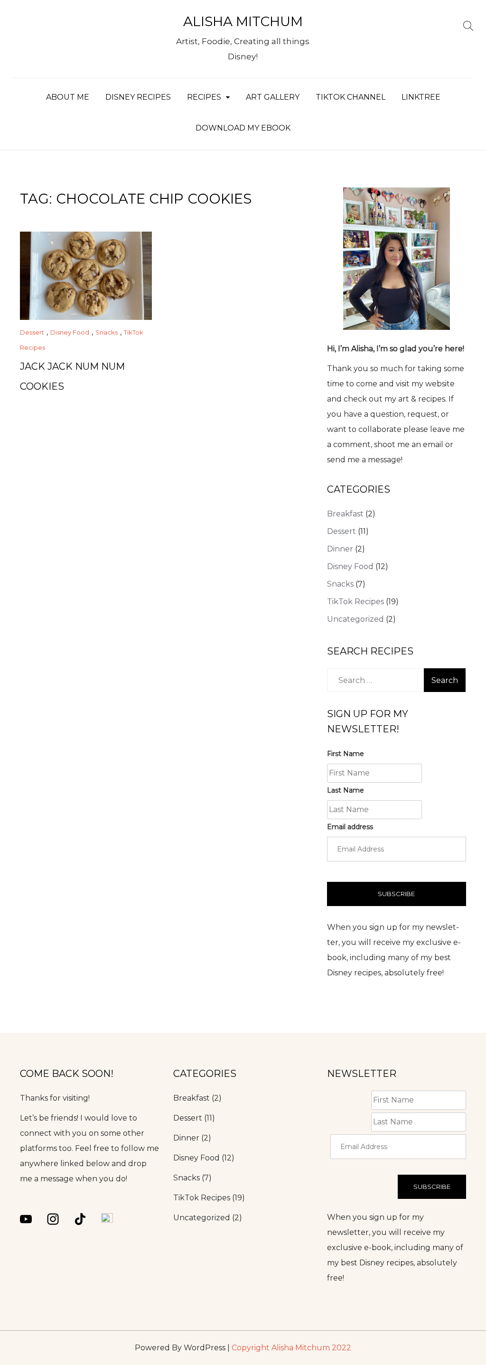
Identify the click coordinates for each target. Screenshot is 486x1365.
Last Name (345, 790)
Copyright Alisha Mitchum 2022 (291, 1347)
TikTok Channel (350, 97)
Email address (350, 827)
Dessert (32, 332)
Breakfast (345, 513)
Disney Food (69, 332)
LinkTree (421, 97)
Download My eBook (243, 127)
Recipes (204, 97)
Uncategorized (355, 619)
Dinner (340, 548)
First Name (345, 753)
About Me (67, 97)
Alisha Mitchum (243, 21)
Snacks (106, 332)
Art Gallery (272, 97)
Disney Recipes (138, 97)
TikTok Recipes (355, 601)
